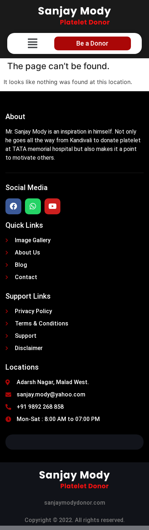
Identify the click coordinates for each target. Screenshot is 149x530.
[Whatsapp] (33, 206)
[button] (32, 43)
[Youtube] (52, 206)
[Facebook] (13, 206)
